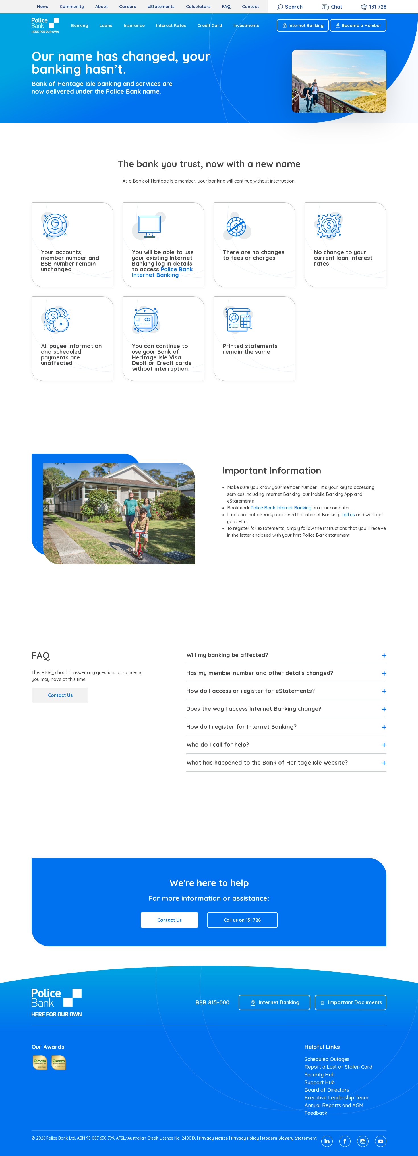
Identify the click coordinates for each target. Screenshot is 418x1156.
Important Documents (355, 1002)
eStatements (161, 6)
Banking (79, 25)
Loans (106, 25)
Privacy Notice (213, 1138)
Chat (336, 6)
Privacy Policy (245, 1138)
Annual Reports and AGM (334, 1105)
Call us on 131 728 (242, 920)
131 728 (377, 6)
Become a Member (361, 25)
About (101, 6)
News (42, 6)
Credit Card (209, 25)
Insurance (134, 25)
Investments (246, 25)
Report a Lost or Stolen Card (338, 1067)
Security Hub (320, 1074)
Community (72, 6)
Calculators (198, 6)
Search (294, 6)
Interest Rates (171, 25)
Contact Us (60, 695)
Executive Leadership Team (336, 1097)
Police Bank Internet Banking (162, 272)
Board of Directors (327, 1090)
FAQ (226, 6)
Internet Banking (306, 25)
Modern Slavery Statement (289, 1138)
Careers (127, 6)
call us (348, 514)
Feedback (316, 1113)
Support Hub (320, 1082)
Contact (250, 6)
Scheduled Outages (327, 1059)
